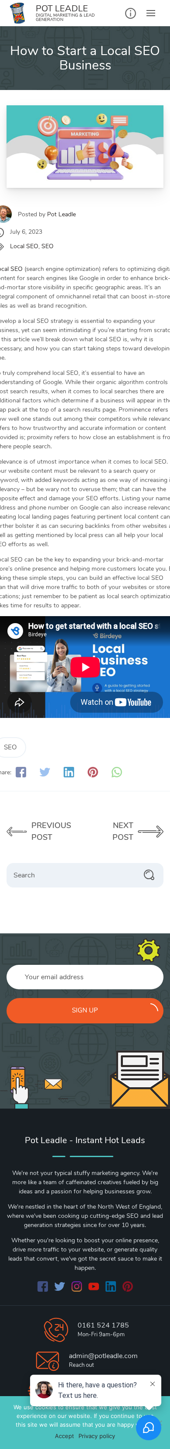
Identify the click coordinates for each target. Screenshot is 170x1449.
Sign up (85, 1010)
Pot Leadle (61, 214)
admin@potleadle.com (103, 1356)
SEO (47, 246)
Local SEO (24, 246)
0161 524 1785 (103, 1325)
